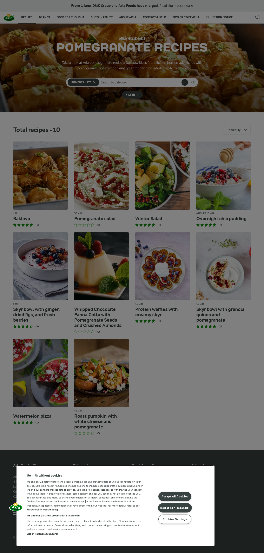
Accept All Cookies (174, 496)
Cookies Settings (175, 519)
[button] (15, 508)
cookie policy (51, 509)
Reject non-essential (174, 508)
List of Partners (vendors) (42, 533)
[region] (115, 505)
